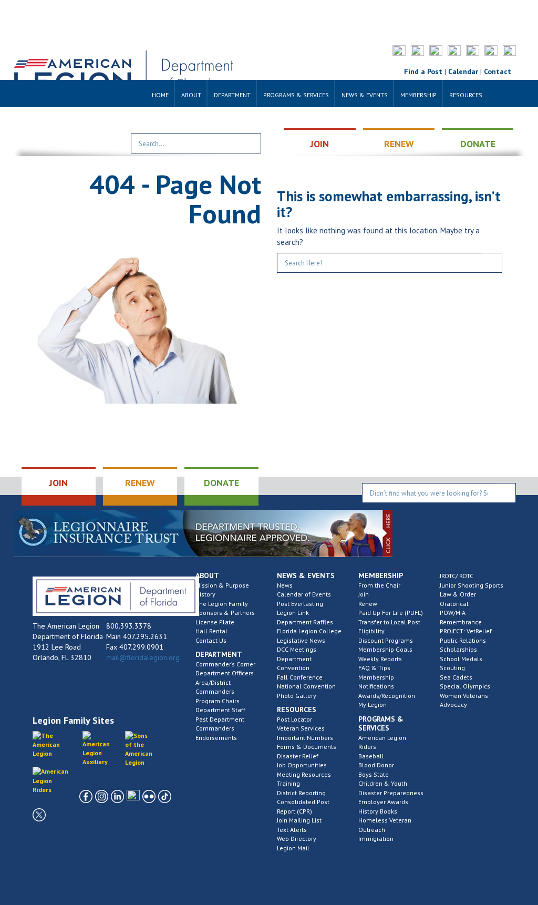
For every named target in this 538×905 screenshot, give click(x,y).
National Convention (306, 686)
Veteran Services (301, 728)
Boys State (373, 774)
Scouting (452, 668)
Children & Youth (382, 783)
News (285, 585)
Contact (497, 71)
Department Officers (224, 673)
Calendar (463, 71)
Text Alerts (292, 830)
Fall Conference (300, 677)
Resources (465, 95)
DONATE (477, 144)
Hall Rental (211, 631)
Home (160, 95)
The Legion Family (221, 604)
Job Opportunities (302, 765)
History (205, 594)
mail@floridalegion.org (143, 657)
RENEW (399, 144)
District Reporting (301, 793)
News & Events (365, 95)
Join (363, 594)
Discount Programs (385, 640)
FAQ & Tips (374, 668)
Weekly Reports (380, 659)
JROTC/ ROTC (456, 576)
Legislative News (301, 640)
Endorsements (216, 738)
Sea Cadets (456, 677)
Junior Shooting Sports (471, 585)
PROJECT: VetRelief (466, 631)
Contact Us (210, 640)
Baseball (371, 756)
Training (288, 783)
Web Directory (296, 838)
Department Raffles (305, 622)
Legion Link (293, 612)
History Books (377, 811)
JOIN (320, 144)
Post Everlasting (300, 604)
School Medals (461, 659)
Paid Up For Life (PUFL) (390, 612)
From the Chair (379, 585)
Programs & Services (296, 95)
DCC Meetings (296, 649)
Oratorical (454, 604)
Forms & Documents (306, 746)
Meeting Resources (304, 774)
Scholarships (458, 649)
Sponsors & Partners (225, 612)
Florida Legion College (309, 631)
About (191, 95)
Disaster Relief (297, 756)
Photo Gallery (296, 696)
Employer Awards (383, 802)
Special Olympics (465, 686)
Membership (418, 95)
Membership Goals (385, 649)
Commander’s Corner (225, 664)
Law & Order (458, 594)
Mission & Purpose (222, 585)
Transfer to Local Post (389, 622)
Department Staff (220, 710)
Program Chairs (217, 701)
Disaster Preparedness (390, 793)
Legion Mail (293, 848)
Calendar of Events (304, 594)
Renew (367, 604)
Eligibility (371, 631)
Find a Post (423, 71)
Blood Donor (376, 765)
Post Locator (294, 719)
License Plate (214, 622)
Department (232, 95)
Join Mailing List (299, 820)
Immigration (376, 838)
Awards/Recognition (386, 696)
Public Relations (463, 640)
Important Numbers (305, 738)
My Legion (372, 704)
